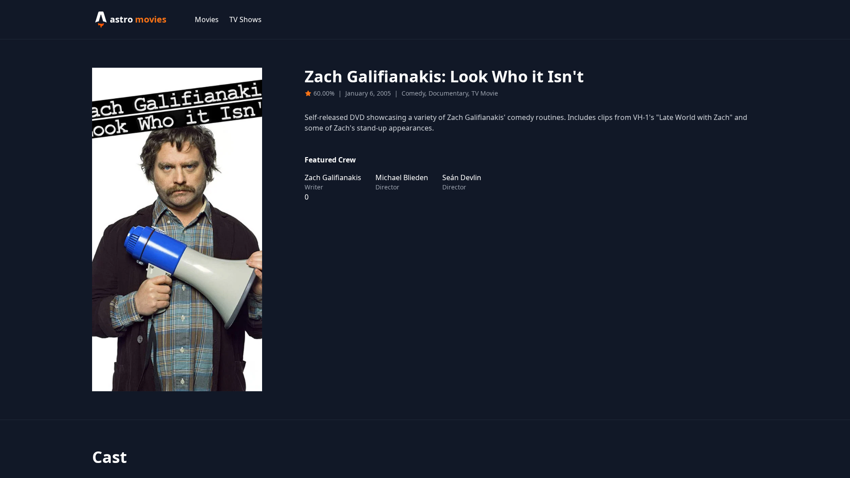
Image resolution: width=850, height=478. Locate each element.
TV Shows (245, 19)
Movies (207, 19)
